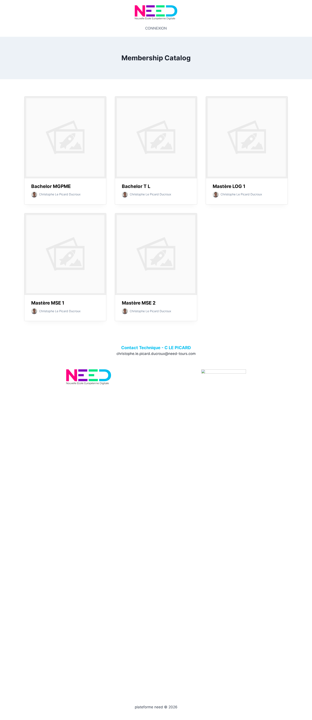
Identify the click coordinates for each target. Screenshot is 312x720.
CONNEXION (156, 28)
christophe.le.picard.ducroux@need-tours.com (156, 354)
